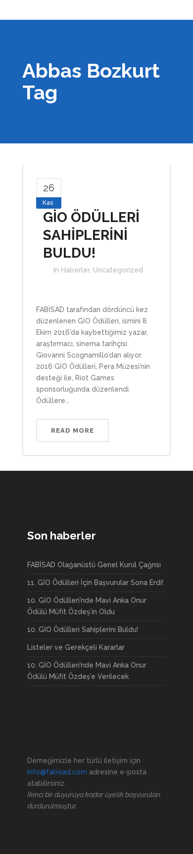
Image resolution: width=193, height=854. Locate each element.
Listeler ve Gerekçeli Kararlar (76, 647)
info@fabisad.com (57, 772)
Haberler (75, 270)
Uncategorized (118, 270)
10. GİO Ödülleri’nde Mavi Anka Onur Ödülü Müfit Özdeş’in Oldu (86, 606)
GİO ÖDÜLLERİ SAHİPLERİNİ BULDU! (91, 235)
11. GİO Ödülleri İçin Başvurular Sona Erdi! (95, 582)
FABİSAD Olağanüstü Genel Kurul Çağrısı (94, 565)
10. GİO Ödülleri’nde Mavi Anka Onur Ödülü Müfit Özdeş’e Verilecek (86, 670)
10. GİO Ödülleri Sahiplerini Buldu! (82, 629)
